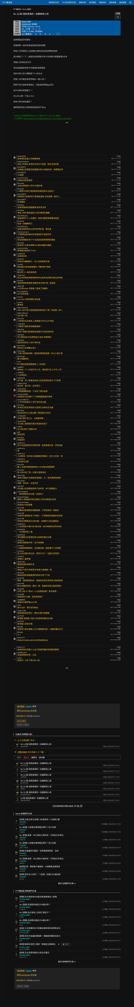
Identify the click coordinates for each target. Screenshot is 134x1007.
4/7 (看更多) (27, 34)
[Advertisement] (67, 138)
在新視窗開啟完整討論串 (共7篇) (67, 806)
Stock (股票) (26, 9)
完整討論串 (22, 752)
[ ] (22, 822)
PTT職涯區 (17, 9)
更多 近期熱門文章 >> (67, 883)
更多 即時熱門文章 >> (67, 962)
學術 (26, 706)
